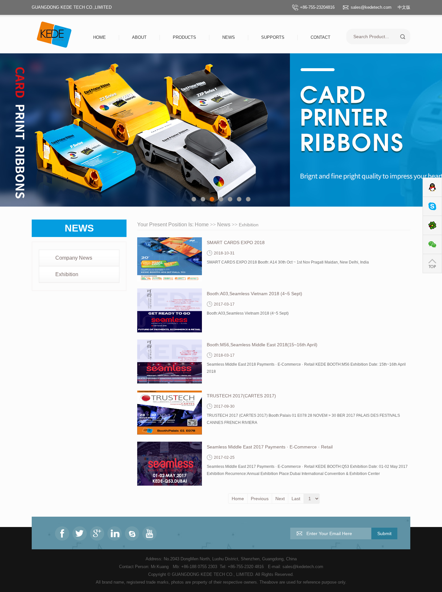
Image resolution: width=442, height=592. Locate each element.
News (228, 37)
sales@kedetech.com (371, 7)
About (139, 37)
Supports (272, 37)
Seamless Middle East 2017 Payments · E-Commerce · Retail (270, 446)
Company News (73, 258)
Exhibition (66, 274)
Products (184, 37)
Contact (320, 37)
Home (99, 37)
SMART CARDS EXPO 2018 (236, 242)
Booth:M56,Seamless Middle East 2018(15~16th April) (262, 344)
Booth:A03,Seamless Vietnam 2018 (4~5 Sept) (254, 293)
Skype (432, 206)
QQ (432, 187)
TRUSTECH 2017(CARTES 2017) (241, 395)
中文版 (404, 7)
